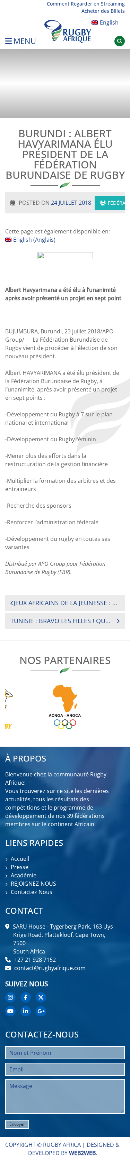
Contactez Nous (31, 892)
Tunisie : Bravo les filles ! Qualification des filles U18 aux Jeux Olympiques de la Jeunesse (61, 621)
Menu (25, 41)
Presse (19, 867)
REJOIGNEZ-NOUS (33, 883)
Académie (23, 875)
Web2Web (82, 1153)
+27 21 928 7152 (35, 959)
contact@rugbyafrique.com (50, 968)
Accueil (20, 859)
